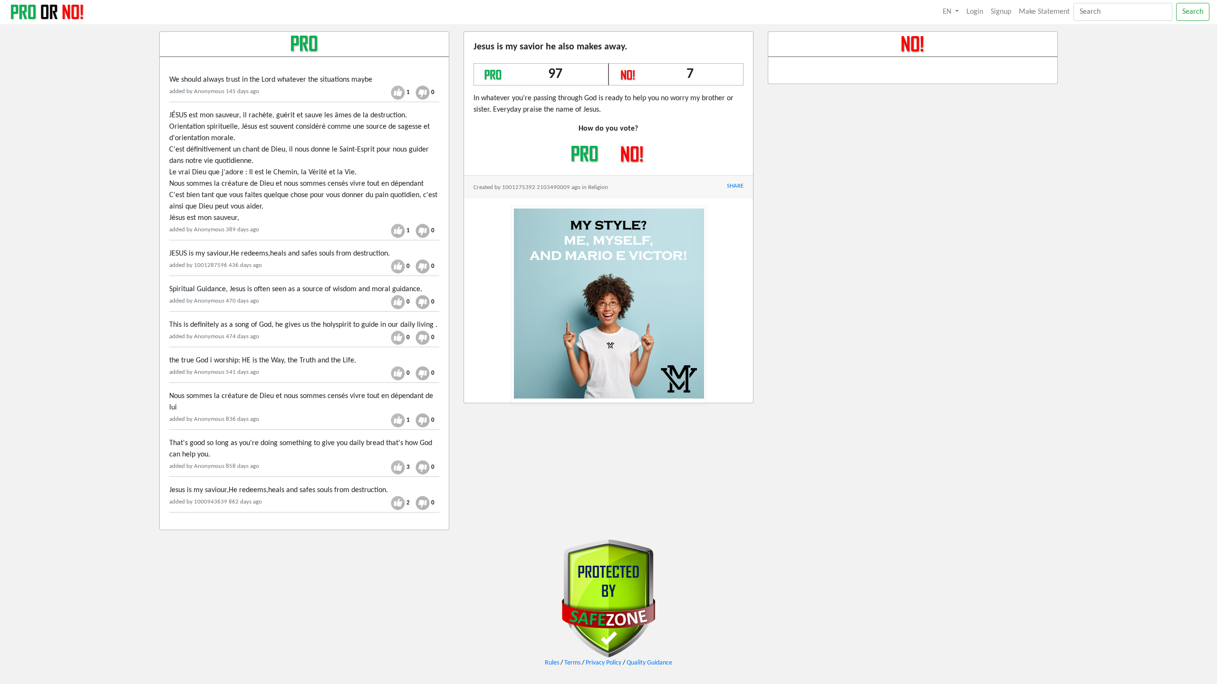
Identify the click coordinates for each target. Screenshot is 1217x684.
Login (974, 12)
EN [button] (948, 12)
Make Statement (1044, 12)
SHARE (735, 186)
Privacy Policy (603, 662)
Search (1192, 12)
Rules (552, 662)
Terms (572, 662)
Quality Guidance (649, 662)
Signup (1001, 12)
